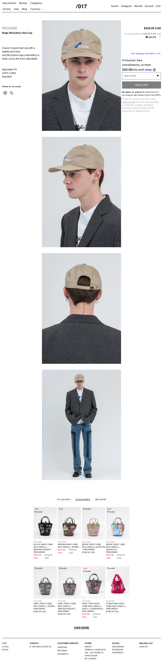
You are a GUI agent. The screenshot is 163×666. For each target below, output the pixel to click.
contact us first (128, 102)
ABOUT (88, 647)
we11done (9, 27)
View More (81, 627)
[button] (141, 35)
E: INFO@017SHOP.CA (40, 647)
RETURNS (62, 651)
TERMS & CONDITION (95, 650)
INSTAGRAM (118, 647)
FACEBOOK (117, 650)
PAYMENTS (62, 654)
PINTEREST (117, 653)
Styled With (63, 499)
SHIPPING (62, 647)
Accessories (82, 499)
